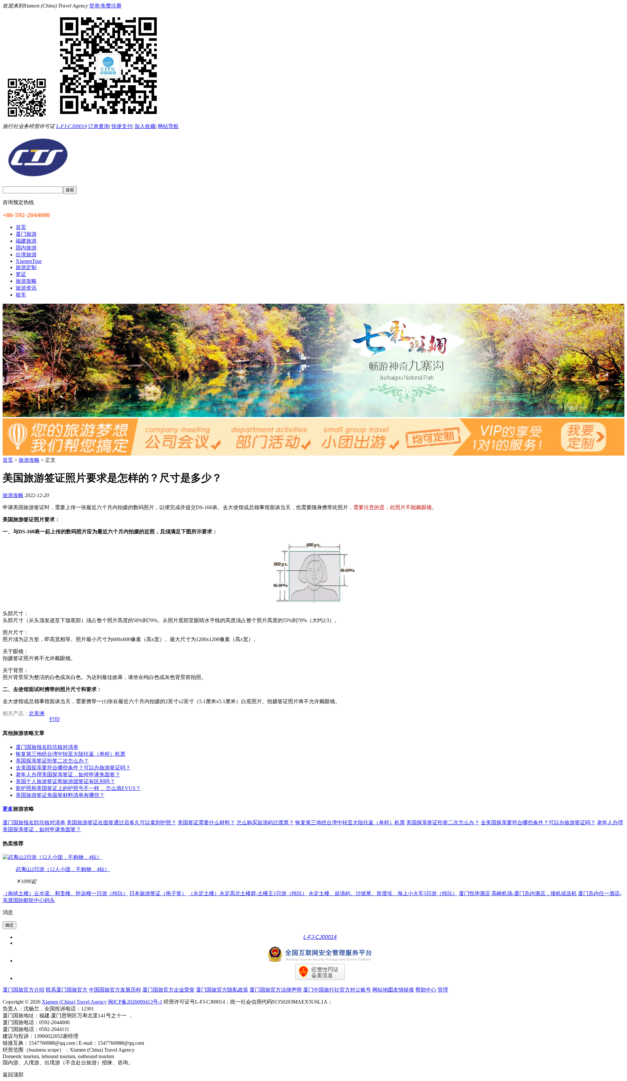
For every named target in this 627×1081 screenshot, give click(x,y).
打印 (54, 719)
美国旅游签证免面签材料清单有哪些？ (60, 795)
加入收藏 (145, 126)
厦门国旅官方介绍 (23, 989)
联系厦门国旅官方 (67, 989)
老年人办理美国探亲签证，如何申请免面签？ (68, 774)
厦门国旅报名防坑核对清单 (47, 747)
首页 (8, 460)
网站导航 (168, 126)
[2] (313, 454)
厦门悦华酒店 (474, 893)
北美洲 (36, 713)
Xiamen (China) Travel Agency (74, 1002)
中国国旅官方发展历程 (115, 989)
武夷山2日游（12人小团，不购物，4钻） (63, 869)
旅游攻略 (29, 460)
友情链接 (403, 989)
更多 (8, 809)
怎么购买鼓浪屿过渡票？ (265, 822)
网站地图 (382, 989)
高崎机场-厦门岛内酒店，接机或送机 (534, 893)
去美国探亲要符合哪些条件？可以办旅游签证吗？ (73, 767)
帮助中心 (425, 989)
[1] (313, 415)
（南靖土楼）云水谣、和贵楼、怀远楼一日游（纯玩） (65, 893)
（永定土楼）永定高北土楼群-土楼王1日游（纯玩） (247, 893)
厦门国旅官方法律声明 (275, 989)
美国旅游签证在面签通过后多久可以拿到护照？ (121, 822)
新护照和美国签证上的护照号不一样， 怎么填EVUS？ (78, 788)
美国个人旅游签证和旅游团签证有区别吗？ (65, 781)
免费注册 (111, 5)
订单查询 (98, 126)
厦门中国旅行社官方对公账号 (337, 989)
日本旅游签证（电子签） (158, 893)
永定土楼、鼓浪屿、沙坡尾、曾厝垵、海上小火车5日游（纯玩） (383, 893)
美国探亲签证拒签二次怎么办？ (52, 761)
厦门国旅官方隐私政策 (222, 989)
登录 (94, 5)
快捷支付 (121, 126)
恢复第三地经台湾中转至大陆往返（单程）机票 (70, 754)
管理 (443, 989)
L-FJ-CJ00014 (71, 126)
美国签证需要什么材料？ (206, 822)
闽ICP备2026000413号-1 (135, 1002)
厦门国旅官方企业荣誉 (168, 989)
